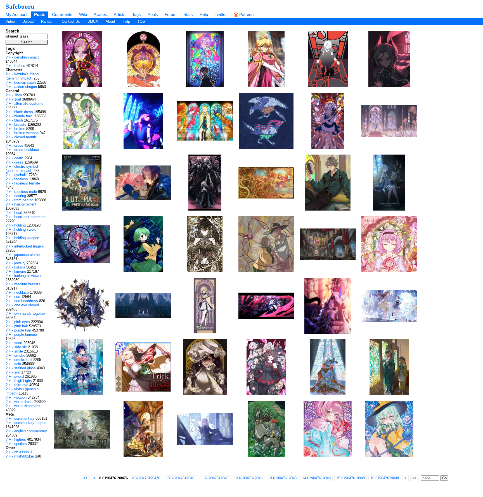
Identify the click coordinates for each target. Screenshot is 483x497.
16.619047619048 (384, 478)
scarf (18, 343)
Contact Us (71, 21)
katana (20, 267)
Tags (136, 14)
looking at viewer (27, 276)
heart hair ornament (30, 217)
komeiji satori (25, 82)
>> (414, 478)
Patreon (246, 14)
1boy (18, 95)
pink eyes (22, 322)
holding (20, 225)
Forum (171, 14)
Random (48, 21)
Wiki (83, 14)
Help (204, 14)
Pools (153, 14)
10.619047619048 (180, 478)
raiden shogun (26, 87)
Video (10, 21)
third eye (21, 385)
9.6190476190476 (146, 478)
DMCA (92, 21)
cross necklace (26, 150)
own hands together (30, 313)
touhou (20, 66)
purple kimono (25, 334)
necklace (22, 292)
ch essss (22, 452)
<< (85, 478)
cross (19, 145)
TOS (141, 21)
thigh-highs (23, 381)
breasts (20, 124)
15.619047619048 (350, 478)
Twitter (221, 14)
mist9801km (24, 456)
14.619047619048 (316, 478)
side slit (21, 347)
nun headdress (26, 301)
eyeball (20, 175)
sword (19, 376)
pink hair (21, 326)
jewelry (20, 263)
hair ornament (25, 204)
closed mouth (25, 137)
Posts (39, 14)
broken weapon (27, 133)
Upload (28, 21)
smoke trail (23, 360)
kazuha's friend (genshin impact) (22, 76)
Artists (120, 14)
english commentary (30, 431)
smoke (20, 355)
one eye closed (26, 305)
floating (20, 196)
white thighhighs (27, 406)
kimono (20, 271)
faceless (21, 179)
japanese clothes (28, 255)
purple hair (23, 330)
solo (18, 364)
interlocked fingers (29, 246)
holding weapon (26, 238)
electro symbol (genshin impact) (22, 168)
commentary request (31, 423)
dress (19, 162)
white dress (24, 402)
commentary (24, 418)
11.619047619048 (214, 478)
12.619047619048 (248, 478)
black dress (24, 112)
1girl (18, 99)
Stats (188, 14)
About (110, 21)
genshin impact (26, 57)
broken (20, 129)
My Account (16, 14)
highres (20, 439)
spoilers (21, 444)
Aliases (100, 14)
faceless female (27, 183)
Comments (62, 14)
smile (19, 351)
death (19, 158)
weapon (21, 397)
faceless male (26, 192)
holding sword (25, 229)
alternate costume (28, 103)
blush (19, 120)
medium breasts (27, 284)
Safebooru (20, 6)
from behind (24, 200)
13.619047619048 (282, 478)
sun (17, 372)
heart (18, 213)
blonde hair (23, 116)
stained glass (25, 368)
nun (17, 297)
